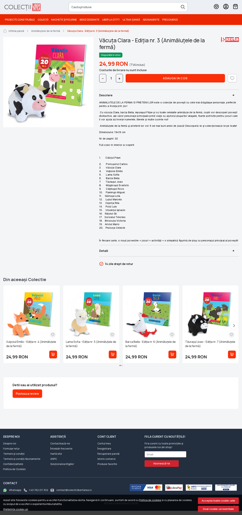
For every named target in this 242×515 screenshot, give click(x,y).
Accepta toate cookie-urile (218, 500)
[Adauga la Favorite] (52, 334)
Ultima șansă (131, 19)
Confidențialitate (13, 464)
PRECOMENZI (170, 19)
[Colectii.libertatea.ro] (22, 7)
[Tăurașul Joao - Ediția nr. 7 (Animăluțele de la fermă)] (210, 313)
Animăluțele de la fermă (45, 31)
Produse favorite (107, 464)
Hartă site (56, 453)
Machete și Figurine (64, 19)
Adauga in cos (175, 78)
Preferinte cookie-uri (15, 509)
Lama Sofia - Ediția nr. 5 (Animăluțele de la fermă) (91, 344)
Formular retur (11, 448)
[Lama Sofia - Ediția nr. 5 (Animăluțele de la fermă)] (91, 313)
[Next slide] (234, 325)
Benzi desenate (89, 19)
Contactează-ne (60, 443)
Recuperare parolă (108, 453)
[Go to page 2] (121, 365)
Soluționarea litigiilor (62, 464)
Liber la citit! (111, 19)
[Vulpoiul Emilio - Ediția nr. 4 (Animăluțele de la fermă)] (31, 313)
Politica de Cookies (14, 469)
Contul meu (104, 443)
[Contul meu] (226, 7)
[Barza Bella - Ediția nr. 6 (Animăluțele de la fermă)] (150, 313)
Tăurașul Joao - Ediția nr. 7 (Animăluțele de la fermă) (210, 344)
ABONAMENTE (151, 19)
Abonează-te (161, 463)
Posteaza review (27, 394)
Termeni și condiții (13, 453)
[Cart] (235, 7)
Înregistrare (104, 448)
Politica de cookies (150, 500)
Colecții (43, 19)
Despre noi (9, 443)
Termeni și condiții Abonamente (21, 458)
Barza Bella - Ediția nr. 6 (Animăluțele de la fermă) (150, 344)
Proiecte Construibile (20, 19)
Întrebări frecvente (61, 448)
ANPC (53, 458)
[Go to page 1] (120, 365)
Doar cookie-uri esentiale (218, 509)
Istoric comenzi (106, 458)
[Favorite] (216, 7)
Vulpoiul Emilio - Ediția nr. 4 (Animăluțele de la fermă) (31, 344)
